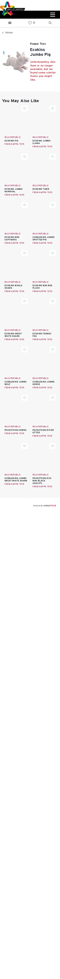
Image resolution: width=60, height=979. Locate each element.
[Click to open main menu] (52, 15)
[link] (30, 23)
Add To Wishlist (25, 108)
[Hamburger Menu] (9, 23)
